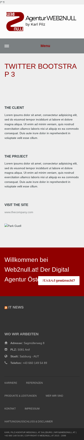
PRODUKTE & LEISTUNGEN (20, 395)
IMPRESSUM (32, 408)
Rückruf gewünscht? (59, 280)
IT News (16, 307)
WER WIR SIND (54, 395)
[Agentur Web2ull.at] (42, 21)
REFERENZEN (34, 382)
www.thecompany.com (18, 212)
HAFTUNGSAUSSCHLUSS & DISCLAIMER (28, 421)
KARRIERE (10, 382)
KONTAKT (10, 408)
